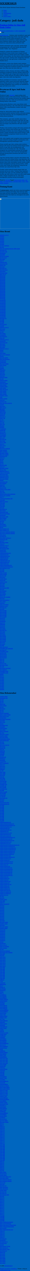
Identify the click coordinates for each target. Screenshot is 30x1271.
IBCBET (2, 409)
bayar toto (2, 432)
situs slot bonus (4, 1188)
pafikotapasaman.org (5, 822)
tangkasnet (3, 253)
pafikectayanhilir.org (5, 893)
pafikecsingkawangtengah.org (8, 849)
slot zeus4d (3, 636)
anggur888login (4, 1081)
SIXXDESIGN (8, 3)
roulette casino (4, 395)
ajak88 (2, 1029)
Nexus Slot (3, 470)
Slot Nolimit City (4, 529)
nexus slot (2, 580)
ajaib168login (3, 1026)
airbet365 (2, 1022)
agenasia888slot (4, 1010)
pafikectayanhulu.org (5, 892)
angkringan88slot (4, 1099)
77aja (1, 981)
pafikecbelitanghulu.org (6, 870)
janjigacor (2, 931)
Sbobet (2, 356)
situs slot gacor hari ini (6, 403)
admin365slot (3, 1001)
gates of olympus (4, 946)
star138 (2, 749)
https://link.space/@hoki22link (8, 1225)
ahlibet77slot (3, 1017)
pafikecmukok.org (5, 887)
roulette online (4, 386)
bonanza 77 (3, 433)
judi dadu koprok (7, 181)
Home (5, 10)
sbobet (1, 350)
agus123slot (3, 1013)
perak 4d (2, 415)
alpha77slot (3, 1055)
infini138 (2, 751)
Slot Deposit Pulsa (5, 513)
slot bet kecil (3, 257)
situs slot (2, 338)
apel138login (3, 1108)
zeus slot (2, 1184)
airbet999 (2, 1025)
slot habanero (3, 336)
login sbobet (3, 385)
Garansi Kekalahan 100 (6, 498)
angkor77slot (3, 1096)
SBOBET (2, 410)
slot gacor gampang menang (7, 532)
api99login (3, 1111)
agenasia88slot (4, 1011)
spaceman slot (3, 264)
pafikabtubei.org (4, 831)
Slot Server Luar (4, 716)
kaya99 (2, 755)
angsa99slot (3, 1101)
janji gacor (3, 957)
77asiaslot (2, 982)
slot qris (2, 491)
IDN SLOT (3, 274)
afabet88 (2, 1004)
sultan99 (2, 754)
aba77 (1, 986)
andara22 (2, 1067)
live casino (3, 601)
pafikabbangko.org (5, 560)
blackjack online (4, 734)
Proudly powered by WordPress (8, 1268)
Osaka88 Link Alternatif (6, 648)
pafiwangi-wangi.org (5, 836)
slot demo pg (3, 509)
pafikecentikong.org (5, 881)
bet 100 (2, 666)
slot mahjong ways (5, 568)
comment (6, 183)
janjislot (2, 236)
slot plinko (3, 635)
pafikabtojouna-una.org (6, 839)
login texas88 (3, 792)
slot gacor (2, 329)
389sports (2, 624)
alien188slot (3, 1054)
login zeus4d (3, 572)
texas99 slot (3, 536)
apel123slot (3, 1107)
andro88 (2, 1073)
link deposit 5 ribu (5, 1249)
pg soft (2, 699)
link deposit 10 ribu (5, 1246)
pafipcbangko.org (4, 562)
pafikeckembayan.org (5, 884)
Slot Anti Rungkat (5, 359)
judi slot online (4, 383)
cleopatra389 (21, 31)
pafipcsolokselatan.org (6, 565)
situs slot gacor (4, 389)
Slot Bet (2, 955)
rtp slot (2, 379)
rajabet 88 (2, 780)
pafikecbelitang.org (5, 866)
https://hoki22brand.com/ (6, 1229)
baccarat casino (4, 922)
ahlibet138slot (3, 1016)
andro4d (2, 1072)
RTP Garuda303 (4, 763)
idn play (2, 447)
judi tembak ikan (4, 740)
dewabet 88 (3, 439)
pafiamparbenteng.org (6, 842)
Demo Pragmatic (4, 713)
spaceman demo (4, 476)
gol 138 (2, 423)
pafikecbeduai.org (4, 878)
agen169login (3, 1008)
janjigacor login (4, 1032)
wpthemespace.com (5, 1270)
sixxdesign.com (4, 35)
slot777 (2, 261)
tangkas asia (3, 401)
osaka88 (2, 1216)
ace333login (3, 996)
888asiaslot (3, 984)
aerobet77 (2, 1002)
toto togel (2, 632)
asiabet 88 (2, 430)
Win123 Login (4, 1090)
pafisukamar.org (4, 554)
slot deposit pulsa (4, 802)
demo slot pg (3, 945)
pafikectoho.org (4, 864)
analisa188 (3, 1066)
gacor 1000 (3, 442)
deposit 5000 (3, 465)
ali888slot (2, 1051)
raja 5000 (2, 778)
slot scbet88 (3, 783)
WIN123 (2, 1126)
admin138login (4, 999)
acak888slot (3, 995)
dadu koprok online (19, 180)
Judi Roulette (3, 728)
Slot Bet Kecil (3, 270)
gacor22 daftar (4, 1120)
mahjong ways (4, 606)
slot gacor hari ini (4, 745)
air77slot (2, 1019)
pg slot (2, 332)
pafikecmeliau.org (4, 886)
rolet (1, 397)
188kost (2, 979)
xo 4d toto (2, 796)
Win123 (2, 1161)
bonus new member (5, 495)
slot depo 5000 (4, 665)
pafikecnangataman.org (6, 872)
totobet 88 (2, 413)
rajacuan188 (3, 781)
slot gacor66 (3, 610)
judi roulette (3, 391)
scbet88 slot (3, 786)
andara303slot (3, 1069)
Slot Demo (3, 510)
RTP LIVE (3, 412)
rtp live (2, 367)
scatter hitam (3, 579)
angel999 (2, 1079)
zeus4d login (3, 1243)
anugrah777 (3, 1105)
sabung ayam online (5, 489)
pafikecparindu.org (5, 889)
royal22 (2, 677)
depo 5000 (3, 436)
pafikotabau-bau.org (5, 843)
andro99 (2, 1075)
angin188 (2, 1082)
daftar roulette (3, 398)
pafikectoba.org (4, 895)
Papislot (2, 426)
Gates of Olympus (5, 473)
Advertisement (7, 13)
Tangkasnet (3, 360)
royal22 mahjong (4, 245)
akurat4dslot (3, 1040)
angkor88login (4, 1098)
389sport (2, 769)
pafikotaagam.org (4, 804)
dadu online (3, 1172)
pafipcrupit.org (4, 559)
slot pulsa (2, 259)
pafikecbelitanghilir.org (6, 867)
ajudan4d (2, 1037)
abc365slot (3, 989)
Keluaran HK (3, 456)
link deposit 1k (4, 1248)
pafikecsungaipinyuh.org (6, 861)
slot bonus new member (6, 952)
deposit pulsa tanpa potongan (7, 494)
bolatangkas (3, 551)
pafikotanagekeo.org (5, 553)
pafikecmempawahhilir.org (7, 854)
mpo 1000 (2, 772)
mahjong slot (3, 262)
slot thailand (3, 483)
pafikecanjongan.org (5, 855)
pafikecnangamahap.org (6, 869)
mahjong (2, 603)
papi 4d (2, 777)
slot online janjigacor (5, 538)
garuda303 (3, 300)
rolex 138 (2, 418)
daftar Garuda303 (4, 904)
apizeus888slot (4, 1113)
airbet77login (3, 1023)
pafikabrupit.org (4, 557)
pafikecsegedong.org (5, 858)
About (5, 12)
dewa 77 (2, 421)
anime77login (3, 1102)
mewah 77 (3, 416)
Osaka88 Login (4, 651)
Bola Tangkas (3, 451)
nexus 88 (2, 775)
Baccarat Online (4, 363)
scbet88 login (3, 784)
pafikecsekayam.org (5, 890)
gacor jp (2, 444)
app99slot (2, 1117)
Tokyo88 (2, 500)
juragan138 (3, 757)
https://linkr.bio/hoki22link (7, 1226)
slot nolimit (3, 594)
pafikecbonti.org (4, 880)
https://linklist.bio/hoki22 (6, 1222)
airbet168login (4, 1020)
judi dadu (12, 95)
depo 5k (2, 659)
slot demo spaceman (5, 668)
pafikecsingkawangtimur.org (7, 851)
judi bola (2, 371)
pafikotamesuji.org (5, 556)
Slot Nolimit (3, 518)
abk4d (1, 992)
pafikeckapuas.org (5, 883)
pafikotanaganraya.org (6, 833)
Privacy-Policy (7, 16)
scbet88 (2, 326)
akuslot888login (4, 1043)
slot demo (2, 708)
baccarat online (4, 357)
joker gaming (3, 450)
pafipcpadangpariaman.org (7, 823)
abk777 (2, 993)
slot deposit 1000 (4, 1195)
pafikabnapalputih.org (6, 830)
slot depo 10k (3, 251)
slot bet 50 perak (4, 256)
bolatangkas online (5, 739)
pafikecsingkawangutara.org (7, 852)
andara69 (2, 1070)
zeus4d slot (3, 550)
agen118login (3, 1005)
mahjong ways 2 (4, 235)
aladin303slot (3, 1048)
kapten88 (2, 760)
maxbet (2, 801)
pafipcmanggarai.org (5, 834)
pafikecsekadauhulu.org (6, 875)
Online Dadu (3, 899)
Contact (5, 15)
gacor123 (2, 618)
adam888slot (3, 998)
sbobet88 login (4, 725)
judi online (3, 353)
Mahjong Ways (4, 501)
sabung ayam (3, 582)
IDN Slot (2, 486)
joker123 (2, 330)
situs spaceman (4, 1187)
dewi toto (2, 441)
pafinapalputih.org (5, 828)
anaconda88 (3, 1064)
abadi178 (2, 987)
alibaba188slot (4, 1052)
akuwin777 (3, 1045)
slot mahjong (3, 669)
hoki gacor (3, 445)
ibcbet (1, 460)
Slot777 (2, 497)
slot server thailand (5, 354)
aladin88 (2, 752)
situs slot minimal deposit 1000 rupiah (10, 248)
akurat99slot (3, 1042)
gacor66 (2, 569)
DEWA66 (2, 276)
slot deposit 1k (4, 1241)
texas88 (2, 320)
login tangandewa (4, 600)
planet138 (2, 748)
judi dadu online (17, 181)
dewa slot (2, 722)
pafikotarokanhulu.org (6, 827)
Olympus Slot (3, 273)
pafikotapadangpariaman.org (7, 825)
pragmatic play (4, 698)
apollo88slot (3, 1114)
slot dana (2, 267)
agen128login (3, 1007)
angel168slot (3, 1076)
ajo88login (3, 1036)
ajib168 (2, 1031)
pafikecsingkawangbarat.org (7, 846)
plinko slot (3, 265)
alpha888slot (3, 1057)
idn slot (2, 247)
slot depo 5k (3, 250)
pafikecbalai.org (4, 876)
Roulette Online (4, 453)
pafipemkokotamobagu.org (7, 840)
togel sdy (2, 400)
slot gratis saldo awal (5, 1176)
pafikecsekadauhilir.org (6, 873)
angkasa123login (4, 1085)
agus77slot (3, 1014)
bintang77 (2, 758)
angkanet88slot (4, 1084)
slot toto (2, 898)
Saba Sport (3, 535)
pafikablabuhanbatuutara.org (7, 837)
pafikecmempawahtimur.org (7, 857)
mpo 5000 (2, 773)
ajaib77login (3, 1028)
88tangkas (2, 370)
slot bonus (2, 592)
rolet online (3, 388)
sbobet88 (2, 254)
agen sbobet (3, 365)
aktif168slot (3, 1039)
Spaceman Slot (4, 512)
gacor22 (2, 799)
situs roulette (3, 394)
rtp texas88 (3, 793)
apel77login (3, 1110)
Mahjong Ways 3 (4, 471)
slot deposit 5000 (4, 548)
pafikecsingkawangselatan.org (8, 848)
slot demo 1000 (4, 516)
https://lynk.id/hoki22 (5, 1223)
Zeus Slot (2, 492)
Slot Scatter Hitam (5, 1087)
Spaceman (2, 271)
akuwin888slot (4, 1046)
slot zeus (2, 585)
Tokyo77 (2, 457)
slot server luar (4, 474)
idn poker (2, 347)
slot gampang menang (6, 1179)
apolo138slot (3, 1116)
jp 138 (1, 770)
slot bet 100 (3, 488)
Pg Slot (2, 896)
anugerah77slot (4, 1104)
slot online (2, 333)
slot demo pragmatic (5, 719)
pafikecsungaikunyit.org (6, 863)
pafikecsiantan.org (5, 860)
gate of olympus (4, 604)
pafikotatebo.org (4, 563)
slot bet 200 (3, 653)
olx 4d (1, 420)
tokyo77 (2, 541)
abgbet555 (3, 990)
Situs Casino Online (5, 714)
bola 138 (2, 424)
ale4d (1, 1049)
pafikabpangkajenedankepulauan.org (9, 845)
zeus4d (2, 1245)
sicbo (23, 181)
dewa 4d (2, 438)
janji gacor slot (4, 1058)
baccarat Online (4, 479)
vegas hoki (3, 795)
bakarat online (3, 377)
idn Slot (2, 733)
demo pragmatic (4, 731)
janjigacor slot (3, 539)
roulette (2, 368)
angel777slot (3, 1078)
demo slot (2, 595)
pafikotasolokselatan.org (6, 566)
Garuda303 (3, 335)
